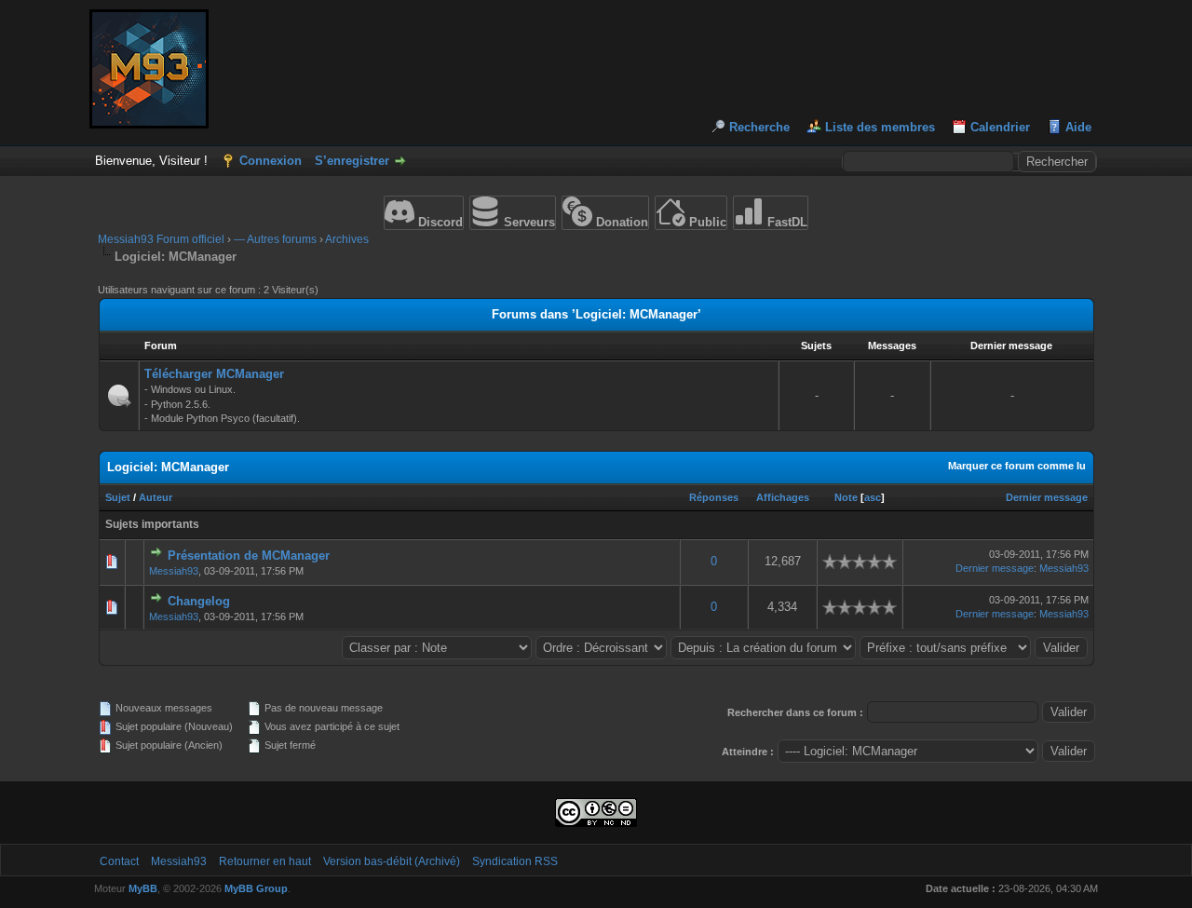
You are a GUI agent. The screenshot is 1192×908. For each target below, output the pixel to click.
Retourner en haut (265, 861)
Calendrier (1000, 127)
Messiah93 (173, 570)
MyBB (143, 888)
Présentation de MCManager (249, 555)
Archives (347, 239)
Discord (438, 222)
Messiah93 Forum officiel (161, 239)
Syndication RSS (515, 861)
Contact (119, 861)
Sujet (117, 497)
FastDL (785, 222)
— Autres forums (275, 239)
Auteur (155, 497)
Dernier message (1047, 497)
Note (846, 497)
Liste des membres (880, 127)
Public (705, 222)
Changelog (199, 601)
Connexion (270, 161)
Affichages (782, 497)
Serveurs (527, 222)
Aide (1078, 127)
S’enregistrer (352, 161)
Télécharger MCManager (214, 374)
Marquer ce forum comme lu (1017, 465)
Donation (620, 222)
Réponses (713, 497)
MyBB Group (256, 888)
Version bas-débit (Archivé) (391, 861)
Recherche (759, 127)
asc (872, 497)
